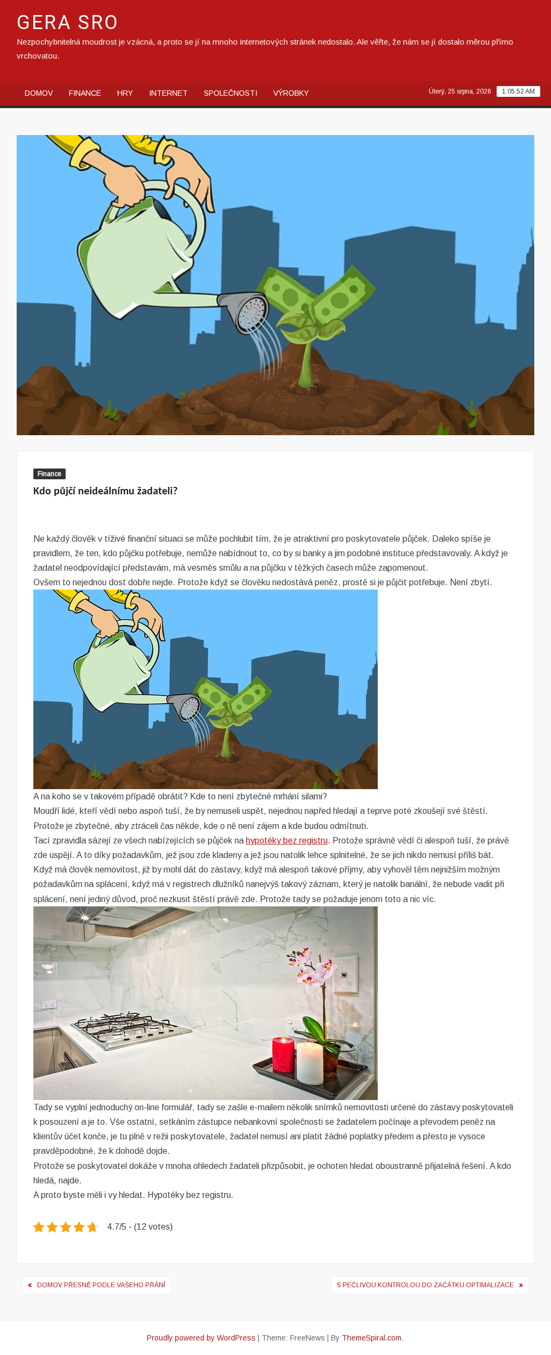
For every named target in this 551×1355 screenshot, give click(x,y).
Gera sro (68, 23)
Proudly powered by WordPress (201, 1337)
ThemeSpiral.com (371, 1337)
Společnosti (230, 93)
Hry (125, 93)
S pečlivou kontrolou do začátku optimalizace (425, 1285)
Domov (39, 93)
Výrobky (291, 93)
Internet (168, 93)
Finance (85, 93)
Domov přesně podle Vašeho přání (101, 1285)
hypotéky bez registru (287, 840)
